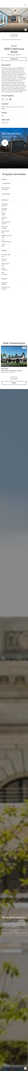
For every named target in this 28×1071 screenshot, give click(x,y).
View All (14, 382)
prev (12, 35)
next (15, 35)
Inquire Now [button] (14, 59)
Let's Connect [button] (14, 931)
